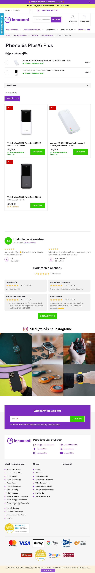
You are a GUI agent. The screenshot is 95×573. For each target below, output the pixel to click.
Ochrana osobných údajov (16, 515)
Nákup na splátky (13, 493)
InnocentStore (42, 449)
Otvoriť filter (12, 98)
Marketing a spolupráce (43, 486)
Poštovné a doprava (14, 486)
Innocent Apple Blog (14, 473)
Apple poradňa (12, 476)
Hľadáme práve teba (42, 496)
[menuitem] (14, 29)
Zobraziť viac (47, 316)
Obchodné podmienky (15, 512)
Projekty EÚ (39, 493)
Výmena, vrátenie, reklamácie (17, 496)
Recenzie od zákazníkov (44, 480)
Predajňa (17, 10)
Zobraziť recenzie (30, 242)
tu (87, 568)
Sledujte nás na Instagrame (51, 329)
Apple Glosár (11, 483)
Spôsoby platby (12, 490)
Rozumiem (48, 571)
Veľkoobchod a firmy (42, 483)
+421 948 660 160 (70, 445)
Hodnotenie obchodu (47, 268)
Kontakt (7, 10)
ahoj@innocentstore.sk (45, 445)
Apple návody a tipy (14, 480)
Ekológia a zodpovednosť (44, 490)
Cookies (10, 518)
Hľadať (56, 19)
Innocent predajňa (41, 476)
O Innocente (39, 473)
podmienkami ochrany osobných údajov (45, 424)
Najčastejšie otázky (14, 470)
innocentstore (69, 449)
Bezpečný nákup (13, 508)
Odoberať (77, 419)
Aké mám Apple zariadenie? (17, 500)
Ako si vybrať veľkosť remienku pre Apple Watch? (18, 504)
